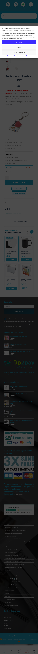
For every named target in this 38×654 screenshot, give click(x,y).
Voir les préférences (19, 53)
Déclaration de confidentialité (24, 56)
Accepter (19, 42)
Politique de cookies (11, 56)
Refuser (19, 47)
